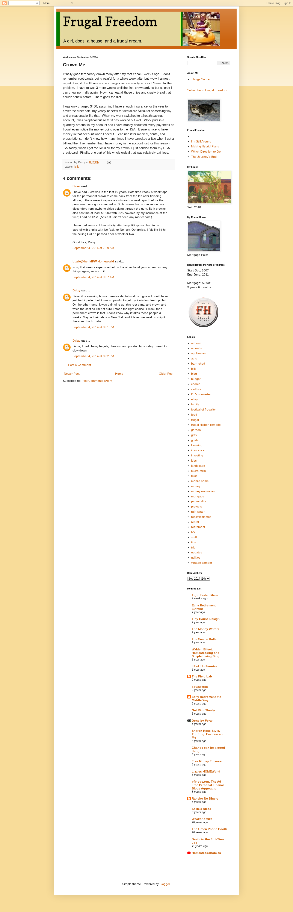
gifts (194, 435)
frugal (195, 419)
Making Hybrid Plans (205, 146)
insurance (197, 450)
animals (196, 348)
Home (119, 373)
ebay (194, 399)
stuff (194, 537)
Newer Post (72, 373)
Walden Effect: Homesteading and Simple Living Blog (205, 653)
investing (197, 455)
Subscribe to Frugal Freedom (207, 90)
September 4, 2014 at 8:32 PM (93, 356)
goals (194, 440)
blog (194, 373)
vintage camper (201, 562)
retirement (198, 527)
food (194, 414)
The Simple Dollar (204, 639)
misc (194, 475)
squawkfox (200, 686)
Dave (76, 186)
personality (198, 501)
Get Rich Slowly (203, 710)
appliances (198, 353)
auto (194, 358)
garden (196, 430)
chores (195, 384)
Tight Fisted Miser (205, 595)
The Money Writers (205, 629)
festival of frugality (203, 409)
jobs (194, 460)
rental (195, 522)
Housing (196, 445)
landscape (198, 465)
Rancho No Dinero (205, 798)
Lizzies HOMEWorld (206, 771)
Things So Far (200, 79)
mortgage (197, 496)
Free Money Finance (207, 761)
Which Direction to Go (206, 151)
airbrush (196, 343)
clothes (196, 389)
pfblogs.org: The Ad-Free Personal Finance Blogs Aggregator (208, 785)
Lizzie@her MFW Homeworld (93, 261)
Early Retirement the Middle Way (206, 698)
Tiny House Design (206, 619)
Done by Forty (202, 720)
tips (193, 542)
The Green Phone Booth (209, 829)
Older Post (166, 373)
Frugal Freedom (110, 21)
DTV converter (201, 394)
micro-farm (198, 471)
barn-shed (198, 363)
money (195, 486)
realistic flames (201, 516)
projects (196, 506)
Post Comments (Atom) (97, 380)
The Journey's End (204, 156)
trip (193, 547)
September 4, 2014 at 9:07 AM (93, 277)
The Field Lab (202, 676)
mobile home (200, 481)
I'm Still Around (201, 141)
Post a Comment (79, 365)
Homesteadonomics (206, 852)
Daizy (76, 290)
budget (196, 378)
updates (196, 552)
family (195, 404)
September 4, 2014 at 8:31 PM (93, 327)
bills (76, 166)
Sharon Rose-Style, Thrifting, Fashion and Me (208, 734)
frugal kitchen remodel (206, 424)
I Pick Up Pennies (204, 666)
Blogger (165, 884)
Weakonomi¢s (202, 819)
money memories (203, 491)
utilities (195, 557)
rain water (198, 511)
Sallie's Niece (201, 808)
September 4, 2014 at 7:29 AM (93, 248)
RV (193, 532)
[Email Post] (109, 162)
